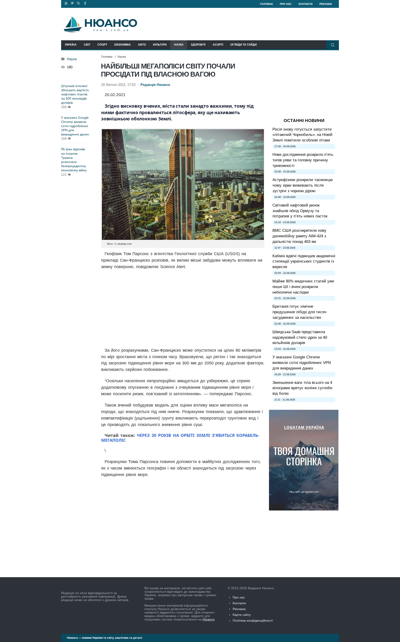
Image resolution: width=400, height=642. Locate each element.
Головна (266, 4)
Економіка (122, 44)
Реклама (325, 4)
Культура (160, 44)
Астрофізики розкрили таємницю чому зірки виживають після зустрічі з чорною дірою (302, 185)
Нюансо (209, 619)
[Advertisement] (182, 309)
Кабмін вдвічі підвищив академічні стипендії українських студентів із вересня (303, 261)
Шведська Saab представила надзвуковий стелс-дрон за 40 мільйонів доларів (299, 337)
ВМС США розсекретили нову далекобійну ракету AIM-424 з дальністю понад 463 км (299, 236)
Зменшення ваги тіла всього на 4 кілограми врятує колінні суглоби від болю (302, 388)
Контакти (305, 4)
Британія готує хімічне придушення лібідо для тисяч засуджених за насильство (299, 312)
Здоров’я (198, 44)
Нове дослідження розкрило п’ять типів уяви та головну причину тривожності (302, 160)
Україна (71, 44)
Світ (87, 44)
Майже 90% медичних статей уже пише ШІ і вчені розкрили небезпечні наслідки (303, 286)
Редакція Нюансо (155, 85)
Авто (142, 44)
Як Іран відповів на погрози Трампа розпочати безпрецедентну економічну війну (74, 159)
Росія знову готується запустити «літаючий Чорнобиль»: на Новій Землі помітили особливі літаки (302, 135)
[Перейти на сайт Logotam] (303, 509)
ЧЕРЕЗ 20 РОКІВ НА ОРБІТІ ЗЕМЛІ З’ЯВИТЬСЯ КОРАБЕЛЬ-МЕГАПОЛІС (180, 437)
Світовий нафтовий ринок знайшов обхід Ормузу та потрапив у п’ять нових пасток (299, 211)
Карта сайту (242, 615)
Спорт (102, 44)
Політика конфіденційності (253, 620)
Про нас (286, 4)
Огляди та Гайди (243, 44)
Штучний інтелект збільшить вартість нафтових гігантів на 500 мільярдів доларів (75, 94)
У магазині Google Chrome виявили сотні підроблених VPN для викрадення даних (75, 126)
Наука (179, 44)
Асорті (218, 44)
